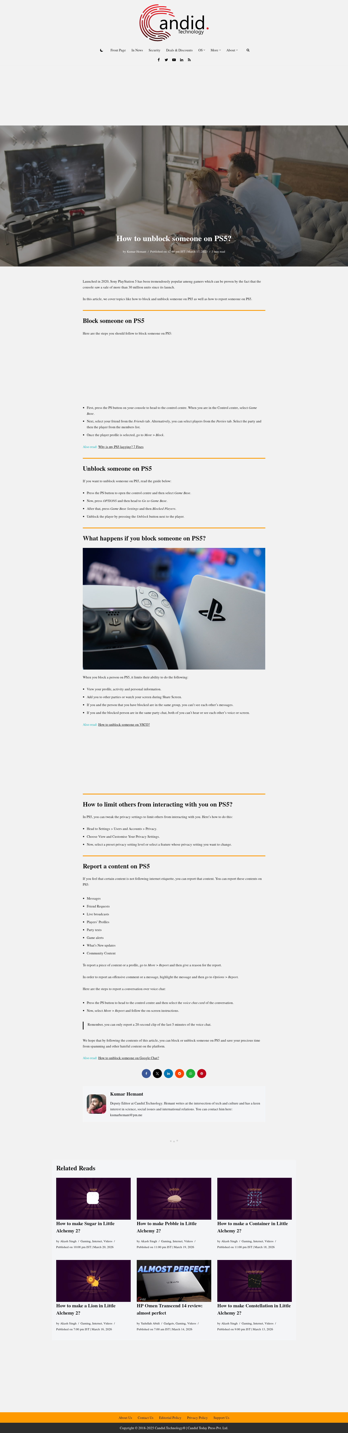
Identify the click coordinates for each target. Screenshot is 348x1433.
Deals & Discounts (179, 50)
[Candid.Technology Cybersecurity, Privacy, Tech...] (174, 23)
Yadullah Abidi (150, 1323)
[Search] (248, 50)
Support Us (221, 1417)
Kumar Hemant (136, 251)
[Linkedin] (181, 60)
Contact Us (145, 1417)
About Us (125, 1417)
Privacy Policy (197, 1417)
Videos (108, 1241)
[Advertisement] (174, 95)
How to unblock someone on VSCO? (124, 724)
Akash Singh (68, 1241)
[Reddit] (179, 1073)
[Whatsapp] (190, 1073)
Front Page (118, 50)
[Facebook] (159, 60)
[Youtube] (174, 60)
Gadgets (169, 1323)
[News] (189, 60)
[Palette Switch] (102, 50)
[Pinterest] (201, 1073)
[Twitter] (166, 60)
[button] (204, 50)
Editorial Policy (170, 1417)
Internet (97, 1241)
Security (155, 50)
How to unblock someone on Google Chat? (128, 1058)
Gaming (86, 1241)
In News (137, 50)
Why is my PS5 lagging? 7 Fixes (121, 446)
